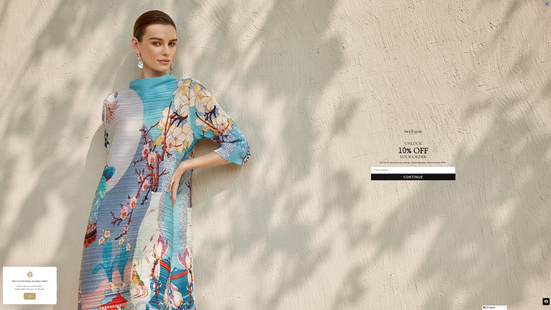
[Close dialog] (547, 4)
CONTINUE (413, 177)
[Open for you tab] (546, 301)
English (490, 307)
